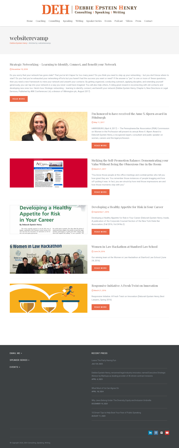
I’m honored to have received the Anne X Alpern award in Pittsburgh (129, 115)
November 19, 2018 (20, 69)
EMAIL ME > (16, 353)
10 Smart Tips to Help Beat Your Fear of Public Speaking (116, 413)
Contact (148, 20)
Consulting (54, 20)
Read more (19, 99)
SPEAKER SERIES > (20, 360)
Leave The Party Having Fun (104, 360)
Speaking (68, 20)
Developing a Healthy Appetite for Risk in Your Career (128, 207)
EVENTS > (15, 367)
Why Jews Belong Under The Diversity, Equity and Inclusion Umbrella (121, 400)
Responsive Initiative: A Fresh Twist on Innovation (125, 285)
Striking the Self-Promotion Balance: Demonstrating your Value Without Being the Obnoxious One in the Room (130, 162)
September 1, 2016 (101, 212)
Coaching (41, 20)
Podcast (119, 20)
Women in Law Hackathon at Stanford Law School (124, 246)
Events (108, 20)
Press (138, 20)
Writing (79, 20)
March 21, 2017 (99, 169)
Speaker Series (94, 20)
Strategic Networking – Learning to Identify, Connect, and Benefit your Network (63, 64)
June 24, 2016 (99, 251)
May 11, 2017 (98, 122)
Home (30, 20)
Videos (129, 20)
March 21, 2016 (99, 290)
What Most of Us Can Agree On (105, 388)
